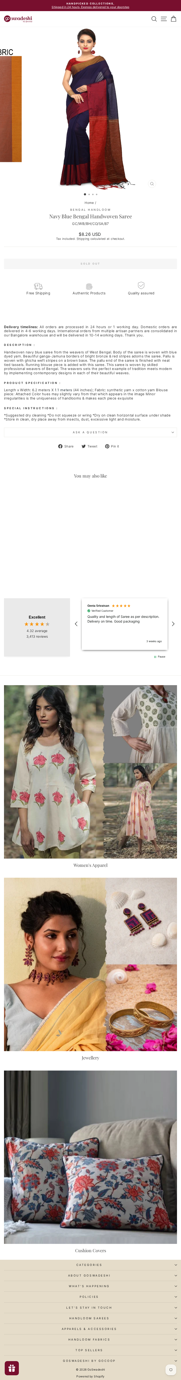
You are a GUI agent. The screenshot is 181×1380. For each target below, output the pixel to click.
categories (89, 1265)
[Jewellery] (90, 964)
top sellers (89, 1350)
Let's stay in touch (89, 1307)
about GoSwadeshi (89, 1275)
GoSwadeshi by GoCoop (89, 1361)
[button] (76, 624)
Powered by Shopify (90, 1376)
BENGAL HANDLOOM (90, 209)
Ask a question (90, 432)
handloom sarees (89, 1318)
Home (89, 203)
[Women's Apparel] (90, 772)
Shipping (83, 239)
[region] (124, 624)
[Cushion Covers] (90, 1157)
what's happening (89, 1286)
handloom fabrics (89, 1339)
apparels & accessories (89, 1329)
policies (89, 1296)
